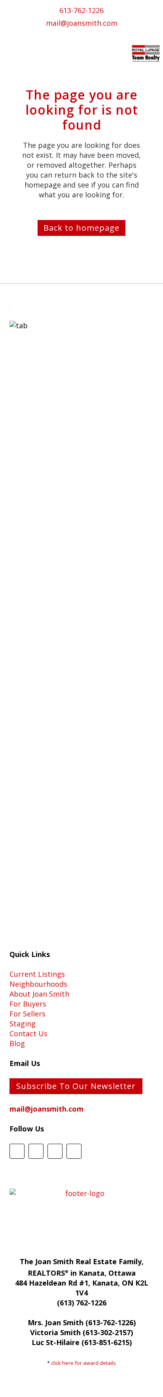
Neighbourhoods (38, 984)
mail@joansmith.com (82, 23)
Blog (17, 1043)
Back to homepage (81, 227)
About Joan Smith (39, 994)
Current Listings (37, 974)
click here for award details (83, 1362)
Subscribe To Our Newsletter (76, 1086)
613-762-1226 (81, 10)
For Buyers (27, 1004)
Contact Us (28, 1033)
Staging (22, 1023)
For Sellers (27, 1013)
